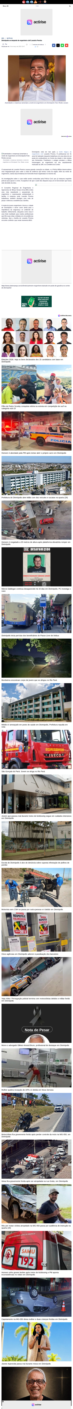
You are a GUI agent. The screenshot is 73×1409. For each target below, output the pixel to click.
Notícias (10, 38)
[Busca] (70, 6)
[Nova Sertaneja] (32, 2)
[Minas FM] (35, 2)
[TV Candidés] (45, 2)
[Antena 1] (40, 2)
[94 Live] (24, 2)
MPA (3, 38)
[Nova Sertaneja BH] (28, 2)
